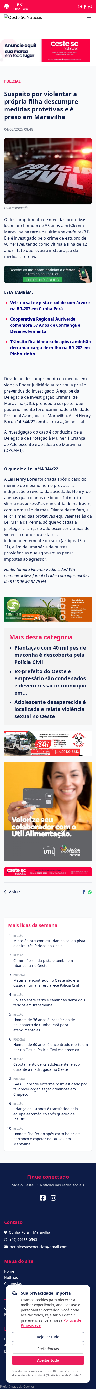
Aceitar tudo (48, 1360)
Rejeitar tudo (48, 1336)
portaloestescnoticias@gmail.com (38, 1246)
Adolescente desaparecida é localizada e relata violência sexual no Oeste (50, 709)
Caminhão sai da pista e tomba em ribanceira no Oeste (43, 963)
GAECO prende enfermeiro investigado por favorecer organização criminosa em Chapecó (50, 1089)
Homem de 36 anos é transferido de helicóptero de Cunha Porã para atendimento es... (44, 1024)
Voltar (14, 892)
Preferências (48, 1348)
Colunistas (13, 1283)
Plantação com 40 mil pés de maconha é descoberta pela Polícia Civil (50, 654)
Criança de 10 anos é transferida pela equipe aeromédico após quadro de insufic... (45, 1114)
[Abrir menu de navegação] (89, 17)
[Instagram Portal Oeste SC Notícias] (80, 7)
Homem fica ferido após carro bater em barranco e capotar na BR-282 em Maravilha (47, 1138)
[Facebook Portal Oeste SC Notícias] (85, 7)
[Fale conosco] (90, 7)
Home (9, 1271)
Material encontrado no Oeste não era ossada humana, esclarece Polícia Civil (46, 983)
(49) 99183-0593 (23, 1239)
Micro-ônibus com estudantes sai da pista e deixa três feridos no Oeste (49, 943)
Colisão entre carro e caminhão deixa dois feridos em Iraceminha (49, 1002)
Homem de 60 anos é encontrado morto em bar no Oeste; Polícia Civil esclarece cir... (50, 1047)
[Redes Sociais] (43, 1198)
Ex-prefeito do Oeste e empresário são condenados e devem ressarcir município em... (50, 682)
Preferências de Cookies (17, 1386)
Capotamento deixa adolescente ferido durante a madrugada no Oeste (46, 1067)
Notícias (11, 1277)
